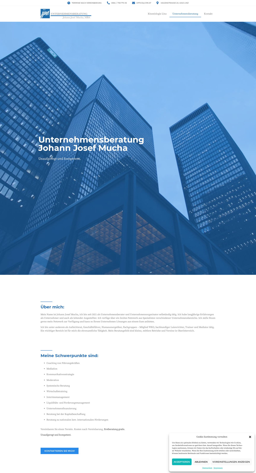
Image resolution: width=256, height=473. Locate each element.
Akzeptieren (182, 461)
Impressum (218, 468)
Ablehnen (201, 461)
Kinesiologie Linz (157, 13)
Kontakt (208, 13)
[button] (250, 436)
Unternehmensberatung (185, 13)
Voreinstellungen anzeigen (231, 461)
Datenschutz (207, 468)
